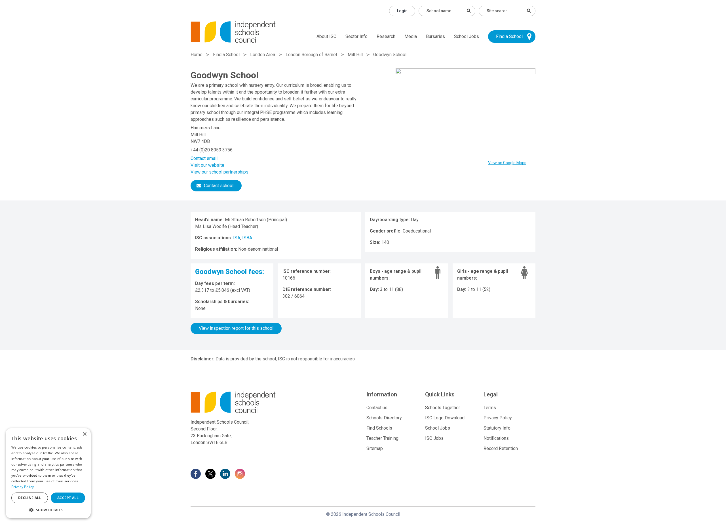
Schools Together (442, 407)
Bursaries (435, 36)
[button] (48, 510)
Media (410, 36)
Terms (490, 407)
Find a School (509, 36)
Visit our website (207, 165)
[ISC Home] (233, 31)
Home (196, 54)
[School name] (468, 10)
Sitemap (374, 448)
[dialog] (48, 473)
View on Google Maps (507, 162)
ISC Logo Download (445, 418)
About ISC (326, 36)
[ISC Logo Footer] (246, 402)
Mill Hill (355, 54)
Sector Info (356, 36)
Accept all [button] (68, 497)
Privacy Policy (498, 418)
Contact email (204, 158)
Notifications (496, 438)
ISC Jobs (434, 438)
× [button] (84, 434)
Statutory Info (497, 428)
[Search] (528, 10)
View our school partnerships (219, 172)
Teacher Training (382, 438)
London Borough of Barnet (311, 54)
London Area (262, 54)
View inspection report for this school (236, 328)
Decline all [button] (29, 497)
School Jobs (466, 36)
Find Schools (379, 428)
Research (386, 36)
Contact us (376, 407)
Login (402, 11)
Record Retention (501, 448)
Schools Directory (384, 418)
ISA (236, 237)
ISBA (247, 237)
